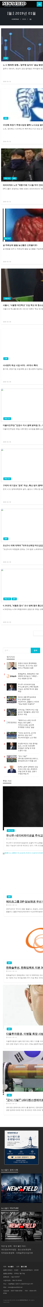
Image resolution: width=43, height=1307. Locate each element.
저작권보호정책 (7, 1253)
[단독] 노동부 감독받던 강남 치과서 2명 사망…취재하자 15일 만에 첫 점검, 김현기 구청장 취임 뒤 (28, 770)
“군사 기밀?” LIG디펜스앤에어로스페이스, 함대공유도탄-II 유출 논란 (28, 758)
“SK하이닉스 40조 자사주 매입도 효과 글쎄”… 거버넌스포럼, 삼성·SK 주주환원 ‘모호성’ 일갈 (27, 723)
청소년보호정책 (24, 1250)
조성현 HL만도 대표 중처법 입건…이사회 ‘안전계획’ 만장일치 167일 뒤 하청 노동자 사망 (27, 747)
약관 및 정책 (6, 1246)
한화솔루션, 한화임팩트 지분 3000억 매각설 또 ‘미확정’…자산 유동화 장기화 (28, 676)
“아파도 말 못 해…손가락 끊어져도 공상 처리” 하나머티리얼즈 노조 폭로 (27, 735)
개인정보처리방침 (8, 1250)
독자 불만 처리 (19, 1246)
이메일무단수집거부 (24, 1253)
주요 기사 (7, 178)
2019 (24, 19)
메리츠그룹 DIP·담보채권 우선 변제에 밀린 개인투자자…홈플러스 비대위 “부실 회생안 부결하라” (28, 700)
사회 (6, 58)
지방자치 (7, 298)
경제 (6, 118)
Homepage (15, 19)
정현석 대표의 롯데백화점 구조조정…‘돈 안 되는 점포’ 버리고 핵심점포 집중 (27, 665)
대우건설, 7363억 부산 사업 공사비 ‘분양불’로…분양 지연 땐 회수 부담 (28, 712)
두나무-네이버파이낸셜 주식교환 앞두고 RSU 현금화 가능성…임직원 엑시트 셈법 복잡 (28, 687)
